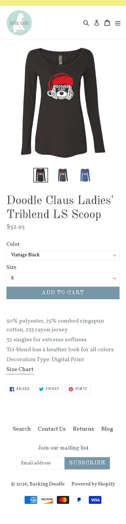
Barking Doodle (47, 484)
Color (13, 244)
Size (11, 267)
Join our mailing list (63, 448)
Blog (107, 429)
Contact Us (52, 429)
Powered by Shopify (93, 484)
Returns (83, 429)
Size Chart (19, 369)
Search (22, 429)
